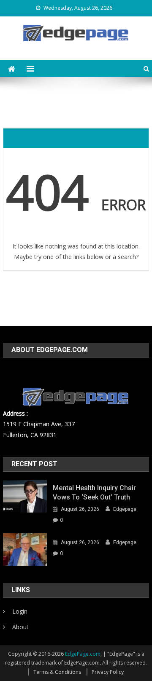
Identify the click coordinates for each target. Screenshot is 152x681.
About (20, 627)
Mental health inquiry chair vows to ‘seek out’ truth (94, 492)
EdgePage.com (82, 653)
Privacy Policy (108, 672)
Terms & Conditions (57, 672)
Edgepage (124, 509)
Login (19, 611)
